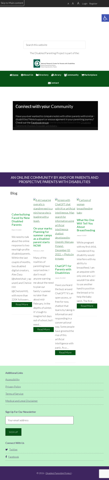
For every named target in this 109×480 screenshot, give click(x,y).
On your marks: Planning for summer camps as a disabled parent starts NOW (43, 237)
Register (93, 3)
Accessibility (12, 379)
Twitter (13, 449)
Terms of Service (14, 393)
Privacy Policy (13, 386)
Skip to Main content (12, 2)
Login (84, 3)
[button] (105, 18)
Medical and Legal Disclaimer (21, 400)
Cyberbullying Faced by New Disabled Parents (21, 219)
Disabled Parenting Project (54, 26)
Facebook (13, 456)
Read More (24, 305)
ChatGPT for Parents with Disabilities (63, 269)
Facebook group (40, 122)
